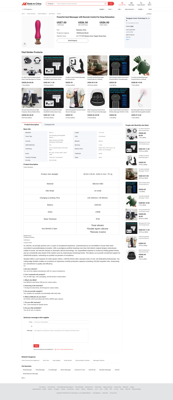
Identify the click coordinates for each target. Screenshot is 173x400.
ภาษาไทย (116, 389)
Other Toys (46, 360)
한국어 (101, 389)
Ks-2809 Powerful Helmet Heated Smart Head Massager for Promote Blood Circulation (144, 129)
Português (56, 389)
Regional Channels (107, 387)
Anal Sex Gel (92, 370)
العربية (96, 389)
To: (32, 326)
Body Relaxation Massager (30, 373)
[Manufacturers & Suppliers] (31, 4)
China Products (51, 387)
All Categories (28, 9)
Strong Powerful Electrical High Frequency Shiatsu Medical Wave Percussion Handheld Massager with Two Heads (144, 210)
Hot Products (42, 387)
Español (50, 389)
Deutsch (83, 389)
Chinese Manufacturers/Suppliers (65, 387)
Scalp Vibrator (68, 360)
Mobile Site (125, 387)
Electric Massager (66, 370)
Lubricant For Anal (79, 370)
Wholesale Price (89, 387)
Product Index (117, 387)
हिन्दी (111, 389)
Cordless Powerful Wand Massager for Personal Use (144, 156)
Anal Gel (117, 370)
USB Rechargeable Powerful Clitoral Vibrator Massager (144, 237)
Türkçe (121, 389)
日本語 (106, 389)
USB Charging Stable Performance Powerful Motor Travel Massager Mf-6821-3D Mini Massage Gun (144, 183)
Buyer (110, 9)
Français (63, 389)
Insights (132, 387)
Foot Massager (52, 370)
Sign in (149, 5)
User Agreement (96, 393)
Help (119, 9)
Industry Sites (98, 387)
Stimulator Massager (105, 370)
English (44, 389)
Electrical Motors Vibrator (83, 360)
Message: (30, 330)
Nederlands (90, 389)
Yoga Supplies (56, 360)
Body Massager (27, 370)
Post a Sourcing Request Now (64, 349)
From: (30, 322)
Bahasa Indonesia (136, 389)
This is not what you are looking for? (43, 349)
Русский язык (70, 389)
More (127, 39)
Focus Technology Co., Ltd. (74, 393)
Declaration (105, 393)
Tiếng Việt (127, 389)
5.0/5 (131, 26)
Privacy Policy (113, 393)
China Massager (40, 370)
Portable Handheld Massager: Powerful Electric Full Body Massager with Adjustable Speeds (144, 170)
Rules (150, 9)
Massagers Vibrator (98, 360)
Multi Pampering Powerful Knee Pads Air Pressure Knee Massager (144, 251)
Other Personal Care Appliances (30, 360)
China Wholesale (79, 387)
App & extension (129, 9)
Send (36, 346)
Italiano (77, 389)
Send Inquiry (72, 40)
